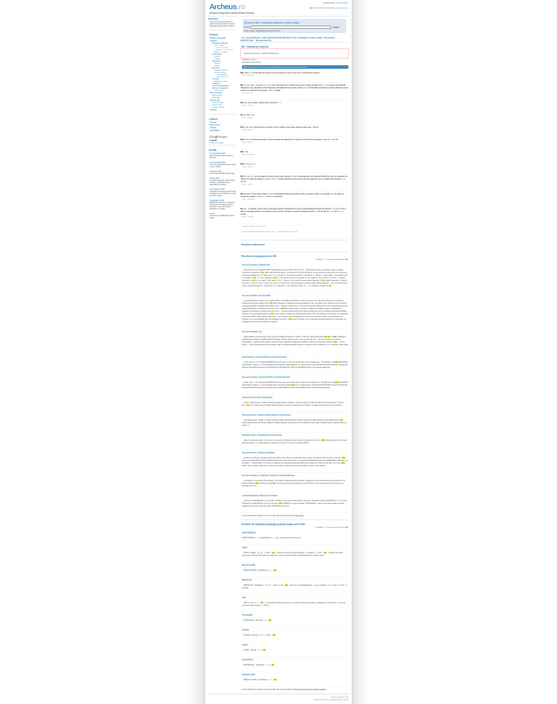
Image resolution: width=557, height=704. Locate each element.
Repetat (253, 209)
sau (298, 73)
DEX (317, 8)
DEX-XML (216, 98)
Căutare (213, 41)
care (251, 88)
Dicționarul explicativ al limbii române (274, 524)
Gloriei (267, 103)
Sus (347, 697)
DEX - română (219, 45)
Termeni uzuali (218, 102)
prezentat (266, 73)
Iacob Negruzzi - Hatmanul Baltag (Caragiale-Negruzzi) (264, 357)
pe (259, 176)
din (255, 179)
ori (281, 196)
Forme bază (324, 8)
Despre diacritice (220, 72)
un (288, 85)
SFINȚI (264, 38)
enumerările (289, 209)
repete (243, 179)
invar (252, 85)
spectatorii (257, 88)
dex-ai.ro (256, 53)
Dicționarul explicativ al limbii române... (311, 689)
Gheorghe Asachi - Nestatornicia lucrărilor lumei (262, 435)
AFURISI (312, 38)
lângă (263, 176)
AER (294, 38)
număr (291, 85)
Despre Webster (218, 107)
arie (325, 139)
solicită (264, 88)
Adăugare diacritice (221, 70)
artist (332, 176)
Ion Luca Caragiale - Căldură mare (256, 265)
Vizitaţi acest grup (217, 143)
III (273, 179)
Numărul (315, 85)
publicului (282, 73)
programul (305, 211)
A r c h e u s (226, 6)
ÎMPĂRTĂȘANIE (274, 38)
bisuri (246, 73)
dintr (285, 88)
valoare (332, 85)
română (338, 3)
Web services (217, 95)
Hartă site (341, 697)
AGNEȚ (320, 38)
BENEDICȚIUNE (247, 40)
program (316, 73)
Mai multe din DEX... (264, 40)
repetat (308, 85)
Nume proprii (218, 90)
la (271, 73)
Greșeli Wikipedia (222, 74)
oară (294, 73)
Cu (327, 85)
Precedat (280, 85)
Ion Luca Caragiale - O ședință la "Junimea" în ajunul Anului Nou (268, 475)
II (259, 73)
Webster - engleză (220, 52)
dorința (277, 139)
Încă (342, 209)
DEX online (215, 125)
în (283, 209)
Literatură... (299, 516)
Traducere (334, 8)
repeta (297, 139)
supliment (306, 73)
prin (247, 88)
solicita (310, 194)
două (277, 196)
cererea (275, 73)
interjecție (342, 85)
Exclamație (278, 194)
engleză (253, 59)
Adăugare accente (220, 81)
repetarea (272, 88)
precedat (258, 127)
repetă (282, 127)
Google (213, 122)
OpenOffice (215, 130)
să (346, 176)
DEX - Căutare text (222, 47)
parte (296, 211)
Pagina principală (218, 38)
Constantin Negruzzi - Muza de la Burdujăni (259, 495)
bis (322, 85)
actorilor (269, 211)
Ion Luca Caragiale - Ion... (252, 331)
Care (275, 127)
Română (217, 56)
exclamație (302, 176)
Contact (213, 110)
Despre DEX (217, 105)
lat (276, 90)
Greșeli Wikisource (222, 76)
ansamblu (341, 176)
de (312, 73)
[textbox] (290, 27)
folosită (286, 194)
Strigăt (243, 88)
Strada (261, 103)
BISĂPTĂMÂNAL (254, 38)
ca (301, 73)
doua (290, 73)
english (345, 3)
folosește (257, 139)
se (278, 127)
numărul (273, 103)
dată (242, 211)
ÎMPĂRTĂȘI (287, 38)
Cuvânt (247, 27)
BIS (241, 73)
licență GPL (270, 231)
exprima (271, 139)
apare (319, 209)
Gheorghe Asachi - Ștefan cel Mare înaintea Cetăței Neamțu (266, 415)
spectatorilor (286, 139)
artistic (300, 88)
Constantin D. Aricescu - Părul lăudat (257, 397)
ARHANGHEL (329, 38)
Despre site (343, 8)
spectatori (296, 194)
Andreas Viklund (342, 700)
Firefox (213, 128)
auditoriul (317, 176)
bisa (336, 211)
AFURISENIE (302, 38)
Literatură (260, 256)
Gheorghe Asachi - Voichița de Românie (258, 452)
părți (281, 88)
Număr (255, 73)
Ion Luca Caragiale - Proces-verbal (256, 295)
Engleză (217, 59)
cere (263, 211)
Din (270, 90)
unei (278, 88)
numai (279, 209)
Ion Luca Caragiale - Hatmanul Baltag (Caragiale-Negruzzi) (266, 377)
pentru (263, 139)
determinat (312, 209)
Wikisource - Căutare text (224, 49)
